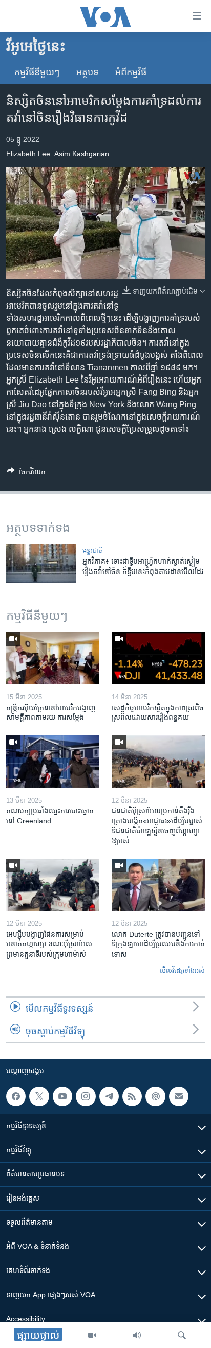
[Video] (92, 1335)
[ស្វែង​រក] (181, 1335)
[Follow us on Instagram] (85, 1096)
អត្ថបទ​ (87, 72)
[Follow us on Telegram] (109, 1096)
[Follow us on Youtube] (62, 1096)
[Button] (26, 473)
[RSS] (132, 1096)
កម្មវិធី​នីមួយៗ (37, 72)
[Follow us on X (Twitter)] (39, 1096)
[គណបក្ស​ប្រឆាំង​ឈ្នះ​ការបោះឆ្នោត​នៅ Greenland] (52, 761)
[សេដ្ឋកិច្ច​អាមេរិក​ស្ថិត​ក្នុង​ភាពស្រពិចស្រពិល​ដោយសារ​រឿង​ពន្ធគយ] (158, 658)
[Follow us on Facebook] (16, 1096)
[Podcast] (155, 1096)
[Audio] (136, 1335)
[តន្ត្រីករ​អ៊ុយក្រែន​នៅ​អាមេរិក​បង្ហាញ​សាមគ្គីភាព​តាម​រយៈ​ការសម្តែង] (52, 658)
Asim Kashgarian (81, 153)
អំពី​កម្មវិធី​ (130, 72)
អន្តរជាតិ (92, 551)
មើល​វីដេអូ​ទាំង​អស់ (182, 970)
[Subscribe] (178, 1096)
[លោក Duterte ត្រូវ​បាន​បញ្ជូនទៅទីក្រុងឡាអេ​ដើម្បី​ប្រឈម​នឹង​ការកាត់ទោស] (158, 885)
